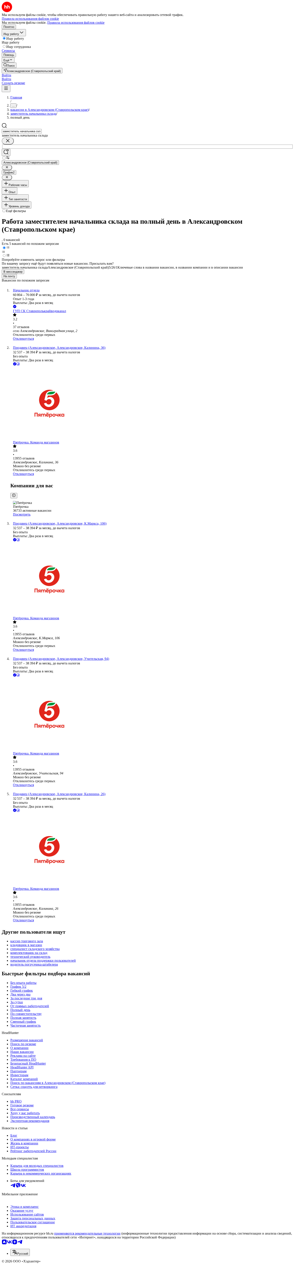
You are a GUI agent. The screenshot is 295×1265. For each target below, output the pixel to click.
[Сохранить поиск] (6, 152)
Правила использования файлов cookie (76, 22)
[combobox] (22, 131)
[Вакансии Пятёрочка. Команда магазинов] (152, 404)
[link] (9, 65)
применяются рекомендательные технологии (87, 1233)
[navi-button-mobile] (6, 88)
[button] (6, 75)
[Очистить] (8, 141)
